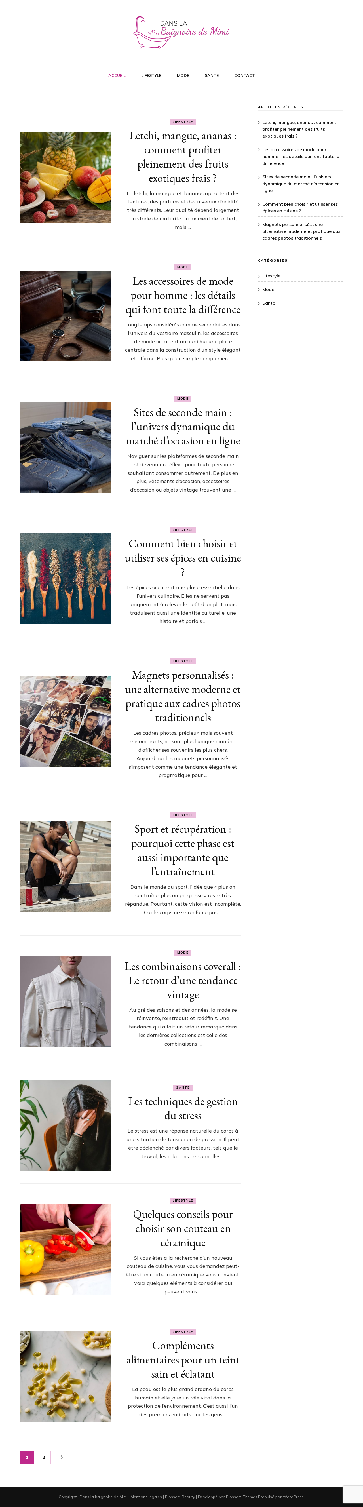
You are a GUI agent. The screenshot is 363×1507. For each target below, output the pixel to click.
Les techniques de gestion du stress (183, 1108)
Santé (212, 75)
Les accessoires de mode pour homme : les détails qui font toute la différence (183, 295)
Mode (183, 75)
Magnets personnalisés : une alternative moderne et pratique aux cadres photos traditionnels (183, 696)
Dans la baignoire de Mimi (104, 1496)
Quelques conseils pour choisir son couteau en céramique (183, 1228)
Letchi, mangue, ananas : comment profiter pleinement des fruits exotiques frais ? (183, 156)
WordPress (293, 1496)
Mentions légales (146, 1496)
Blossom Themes (241, 1496)
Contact (244, 75)
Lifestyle (151, 75)
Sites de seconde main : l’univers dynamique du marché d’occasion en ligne (183, 426)
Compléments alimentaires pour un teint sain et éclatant (183, 1359)
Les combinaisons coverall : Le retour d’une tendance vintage (183, 980)
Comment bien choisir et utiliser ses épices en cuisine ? (183, 557)
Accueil (117, 75)
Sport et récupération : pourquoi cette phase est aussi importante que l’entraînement (183, 850)
